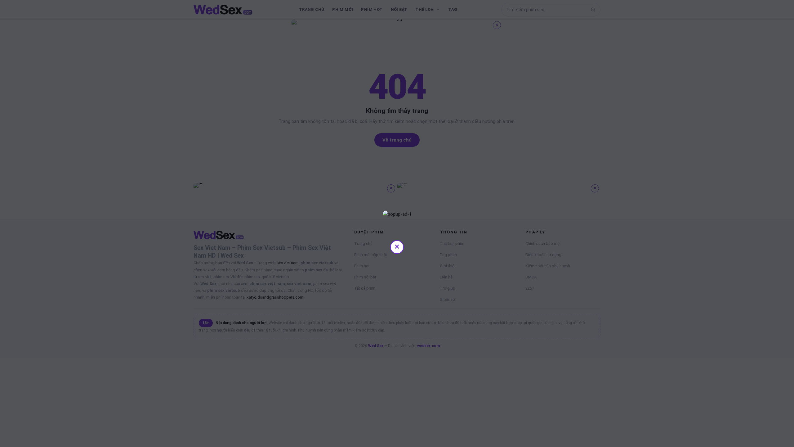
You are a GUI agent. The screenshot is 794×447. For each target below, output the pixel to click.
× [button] (397, 246)
